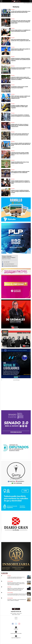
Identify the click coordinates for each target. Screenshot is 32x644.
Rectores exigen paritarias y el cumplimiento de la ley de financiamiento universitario (20, 31)
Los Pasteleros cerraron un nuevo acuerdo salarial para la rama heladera (19, 87)
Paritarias (13, 9)
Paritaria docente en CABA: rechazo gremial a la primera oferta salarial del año (20, 49)
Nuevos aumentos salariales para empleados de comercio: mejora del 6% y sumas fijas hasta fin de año (21, 144)
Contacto (16, 617)
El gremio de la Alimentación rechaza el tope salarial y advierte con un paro (20, 163)
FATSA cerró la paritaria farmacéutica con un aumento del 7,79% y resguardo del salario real (20, 40)
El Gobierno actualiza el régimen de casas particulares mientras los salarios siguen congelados (19, 106)
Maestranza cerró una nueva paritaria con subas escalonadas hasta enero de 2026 (20, 68)
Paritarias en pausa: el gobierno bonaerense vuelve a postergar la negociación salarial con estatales (20, 191)
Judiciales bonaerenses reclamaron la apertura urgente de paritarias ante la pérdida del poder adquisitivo (20, 59)
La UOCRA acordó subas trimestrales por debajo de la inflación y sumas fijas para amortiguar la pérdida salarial (20, 22)
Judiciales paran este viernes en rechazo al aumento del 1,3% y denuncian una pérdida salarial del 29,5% (19, 125)
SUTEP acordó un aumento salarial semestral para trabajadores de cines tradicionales (20, 172)
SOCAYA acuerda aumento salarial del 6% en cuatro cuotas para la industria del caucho (20, 134)
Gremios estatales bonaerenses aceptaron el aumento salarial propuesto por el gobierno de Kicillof (20, 182)
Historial (16, 618)
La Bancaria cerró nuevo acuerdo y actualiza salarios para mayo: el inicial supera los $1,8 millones (20, 153)
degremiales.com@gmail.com (16, 637)
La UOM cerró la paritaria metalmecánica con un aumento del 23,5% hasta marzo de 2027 (20, 12)
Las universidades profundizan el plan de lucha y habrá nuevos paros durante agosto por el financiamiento (17, 594)
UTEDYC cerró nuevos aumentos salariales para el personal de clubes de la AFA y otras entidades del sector (20, 97)
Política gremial (10, 581)
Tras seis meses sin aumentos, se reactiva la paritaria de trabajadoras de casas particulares (20, 115)
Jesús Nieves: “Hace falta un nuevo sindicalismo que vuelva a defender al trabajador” (16, 600)
